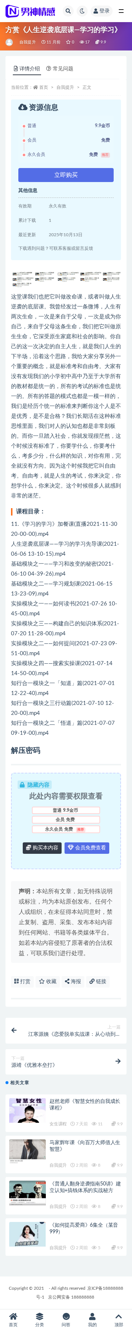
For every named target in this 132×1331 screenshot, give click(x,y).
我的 (92, 1325)
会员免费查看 (90, 847)
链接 (100, 981)
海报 (75, 981)
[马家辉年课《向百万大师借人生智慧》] (27, 1151)
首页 (43, 87)
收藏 (50, 981)
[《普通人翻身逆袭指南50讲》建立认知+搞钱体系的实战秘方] (27, 1193)
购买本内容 (44, 847)
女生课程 (58, 1124)
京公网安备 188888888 (71, 1297)
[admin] (10, 42)
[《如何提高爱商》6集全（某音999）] (27, 1234)
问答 (66, 1325)
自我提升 (27, 42)
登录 (104, 11)
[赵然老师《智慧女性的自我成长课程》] (27, 1110)
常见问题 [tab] (63, 68)
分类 (39, 1325)
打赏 (24, 981)
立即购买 (66, 175)
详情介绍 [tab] (29, 68)
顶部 (118, 1325)
